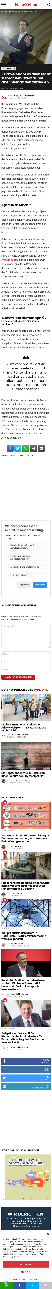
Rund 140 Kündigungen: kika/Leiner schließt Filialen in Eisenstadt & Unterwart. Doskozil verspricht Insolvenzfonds (23, 985)
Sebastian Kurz (27, 455)
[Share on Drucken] (33, 448)
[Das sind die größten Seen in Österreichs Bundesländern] (28, 1199)
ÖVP (13, 455)
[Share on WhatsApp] (25, 448)
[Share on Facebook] (10, 448)
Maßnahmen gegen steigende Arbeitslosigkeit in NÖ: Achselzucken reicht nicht (24, 727)
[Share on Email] (41, 448)
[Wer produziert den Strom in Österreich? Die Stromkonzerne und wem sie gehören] (26, 913)
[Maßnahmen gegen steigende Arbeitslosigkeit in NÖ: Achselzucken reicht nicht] (26, 707)
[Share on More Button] (45, 1285)
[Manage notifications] (6, 1283)
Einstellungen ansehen (26, 1279)
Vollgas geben (10, 259)
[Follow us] (48, 4)
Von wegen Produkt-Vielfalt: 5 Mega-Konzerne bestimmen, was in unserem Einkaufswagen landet (25, 838)
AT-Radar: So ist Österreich (20, 1150)
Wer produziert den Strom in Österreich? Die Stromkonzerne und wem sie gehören (23, 936)
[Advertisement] (26, 489)
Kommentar (41, 689)
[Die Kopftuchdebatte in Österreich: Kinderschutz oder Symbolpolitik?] (26, 756)
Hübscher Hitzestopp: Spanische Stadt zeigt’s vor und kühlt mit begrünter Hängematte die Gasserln (25, 886)
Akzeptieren (26, 1264)
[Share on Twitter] (17, 448)
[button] (47, 1233)
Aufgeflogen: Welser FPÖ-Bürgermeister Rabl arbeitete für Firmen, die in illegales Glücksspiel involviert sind (22, 1038)
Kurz (5, 455)
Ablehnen (26, 1272)
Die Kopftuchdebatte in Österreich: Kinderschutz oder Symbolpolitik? (23, 774)
